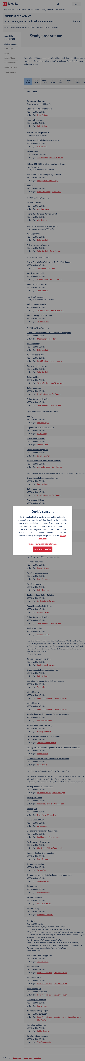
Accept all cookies (42, 549)
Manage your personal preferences (42, 544)
